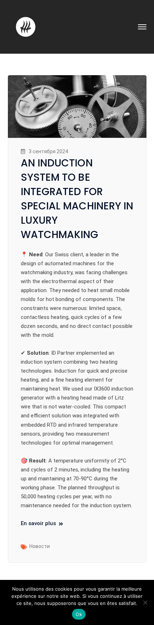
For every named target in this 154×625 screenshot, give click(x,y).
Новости (39, 546)
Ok (79, 614)
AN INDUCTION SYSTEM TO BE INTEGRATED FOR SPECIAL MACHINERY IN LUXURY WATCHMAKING (77, 199)
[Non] (145, 602)
